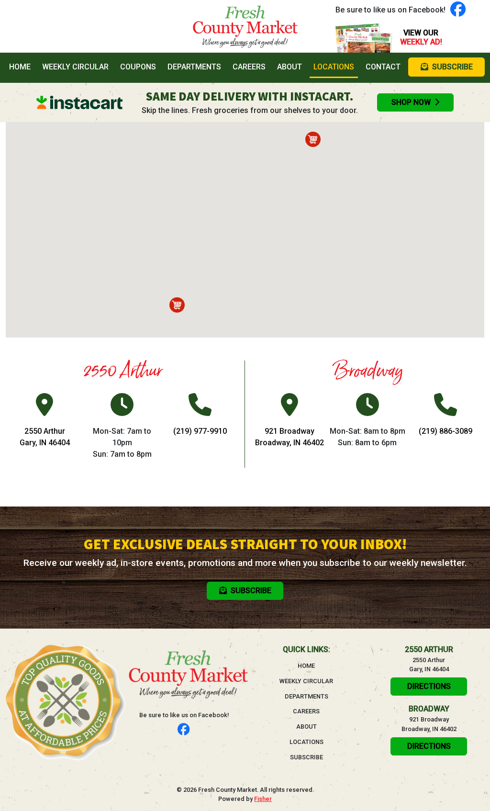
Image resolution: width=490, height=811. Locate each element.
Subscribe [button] (452, 66)
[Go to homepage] (245, 26)
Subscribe (306, 757)
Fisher (263, 798)
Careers (249, 66)
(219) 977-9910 (200, 431)
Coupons (138, 66)
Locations (333, 66)
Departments (194, 66)
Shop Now (411, 102)
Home (21, 66)
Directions (429, 686)
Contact (383, 66)
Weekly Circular (75, 66)
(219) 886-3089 (445, 431)
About (289, 66)
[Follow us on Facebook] (458, 9)
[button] (177, 304)
